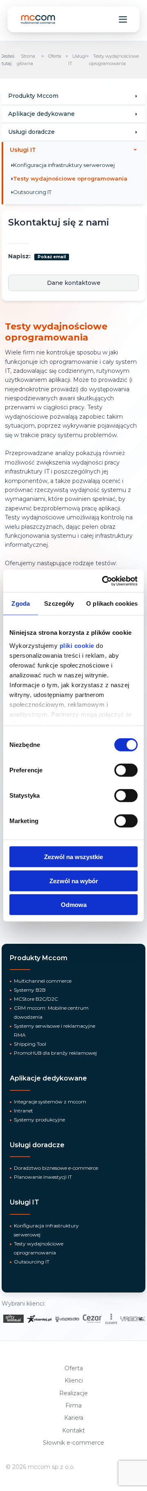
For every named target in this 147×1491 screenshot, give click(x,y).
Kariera (73, 1417)
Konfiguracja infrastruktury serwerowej (64, 165)
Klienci (74, 1380)
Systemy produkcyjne (39, 1120)
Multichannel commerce (42, 981)
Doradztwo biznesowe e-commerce (56, 1168)
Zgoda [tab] (20, 603)
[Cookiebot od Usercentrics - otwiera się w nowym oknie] (104, 580)
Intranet (23, 1111)
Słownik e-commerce (73, 1442)
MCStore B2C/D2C (36, 999)
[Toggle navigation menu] (122, 19)
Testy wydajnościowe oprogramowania (70, 178)
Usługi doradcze (31, 131)
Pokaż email (52, 256)
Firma (73, 1405)
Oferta (54, 56)
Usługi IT (23, 149)
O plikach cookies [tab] (112, 603)
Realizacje (73, 1393)
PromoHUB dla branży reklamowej (55, 1053)
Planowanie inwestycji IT (43, 1177)
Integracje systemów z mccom (50, 1102)
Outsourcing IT (32, 192)
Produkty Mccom (33, 95)
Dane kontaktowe (73, 282)
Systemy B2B (30, 990)
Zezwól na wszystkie (73, 856)
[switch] (126, 770)
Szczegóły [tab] (59, 603)
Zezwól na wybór (73, 880)
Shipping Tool (30, 1044)
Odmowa (74, 904)
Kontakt (73, 1430)
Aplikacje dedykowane (41, 113)
